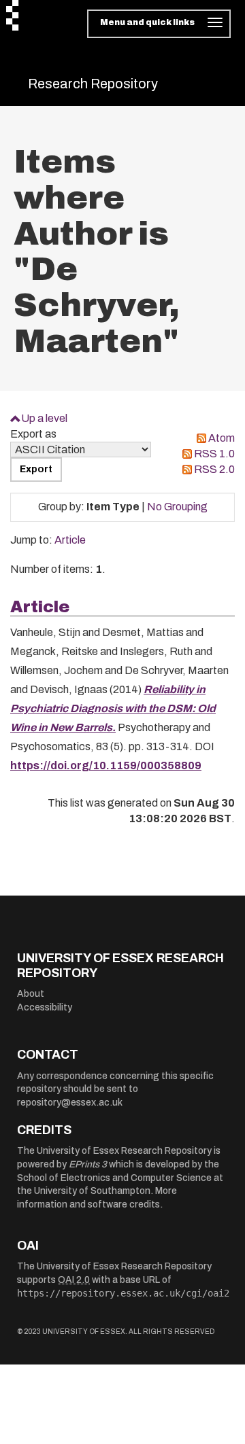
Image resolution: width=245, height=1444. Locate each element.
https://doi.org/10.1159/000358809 (105, 765)
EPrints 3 (88, 1164)
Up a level (44, 418)
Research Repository (93, 83)
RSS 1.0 (214, 453)
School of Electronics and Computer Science (114, 1178)
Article (70, 540)
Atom (221, 438)
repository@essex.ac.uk (69, 1102)
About (30, 994)
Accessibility (44, 1007)
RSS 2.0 (214, 469)
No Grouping (177, 506)
